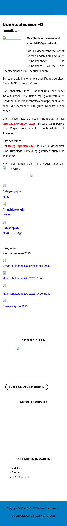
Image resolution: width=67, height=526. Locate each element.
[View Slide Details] (33, 359)
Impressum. (54, 508)
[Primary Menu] (61, 7)
